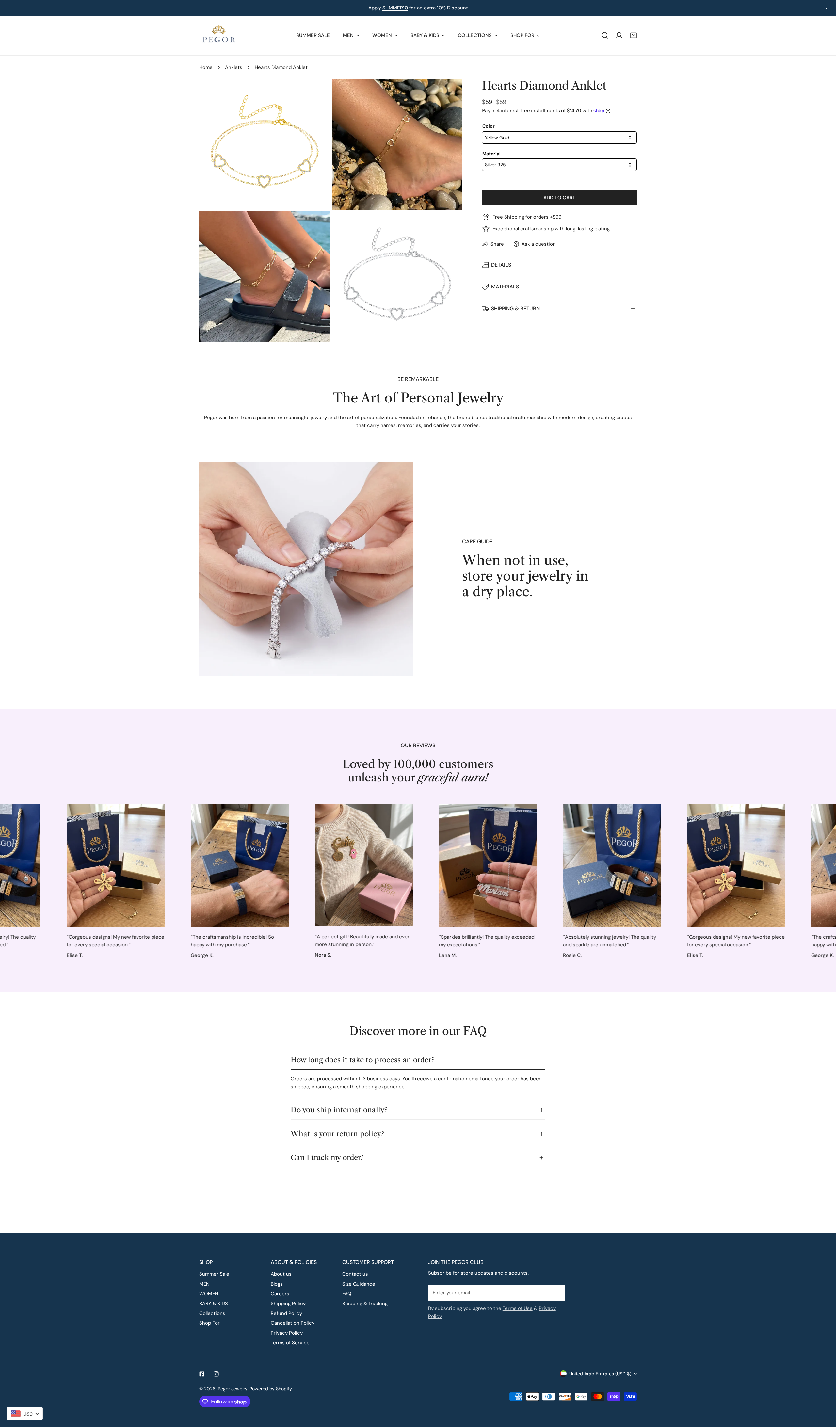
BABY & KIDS (213, 1303)
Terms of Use (518, 1308)
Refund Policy (286, 1313)
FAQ (346, 1293)
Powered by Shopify (270, 1389)
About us (281, 1274)
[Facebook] (202, 1374)
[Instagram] (216, 1374)
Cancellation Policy (292, 1323)
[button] (633, 35)
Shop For (209, 1323)
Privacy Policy (287, 1333)
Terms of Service (290, 1342)
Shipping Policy (288, 1303)
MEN (204, 1284)
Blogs (277, 1284)
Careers (280, 1293)
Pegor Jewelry (232, 1389)
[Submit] (557, 1292)
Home (206, 67)
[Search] (605, 35)
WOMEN (208, 1293)
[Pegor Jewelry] (218, 35)
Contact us (355, 1274)
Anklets (233, 67)
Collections (212, 1313)
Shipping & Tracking (365, 1303)
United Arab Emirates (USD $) (600, 1374)
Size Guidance (358, 1284)
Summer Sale (214, 1274)
